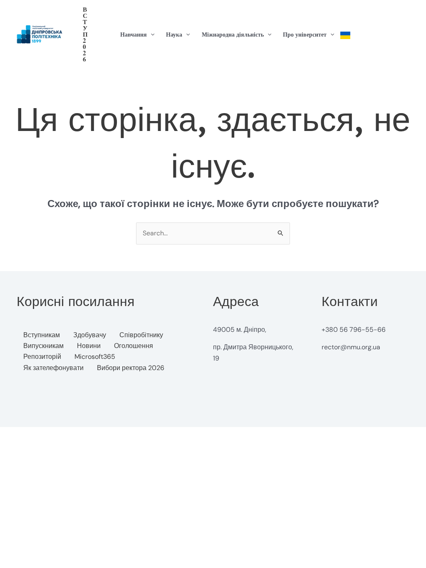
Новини (89, 345)
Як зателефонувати (53, 367)
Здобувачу (89, 335)
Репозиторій (42, 356)
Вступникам (41, 335)
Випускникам (43, 345)
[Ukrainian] (345, 34)
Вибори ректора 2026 (130, 367)
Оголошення (133, 345)
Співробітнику (141, 335)
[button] (85, 34)
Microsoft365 (94, 356)
